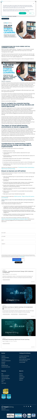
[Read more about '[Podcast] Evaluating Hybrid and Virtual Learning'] (18, 327)
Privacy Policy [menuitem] (3, 408)
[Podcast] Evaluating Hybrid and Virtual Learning (15, 339)
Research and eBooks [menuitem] (5, 375)
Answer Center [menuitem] (22, 376)
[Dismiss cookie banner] (33, 3)
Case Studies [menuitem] (3, 383)
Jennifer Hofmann (7, 308)
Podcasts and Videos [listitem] (6, 279)
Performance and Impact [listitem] (23, 314)
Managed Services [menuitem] (4, 365)
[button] (35, 1)
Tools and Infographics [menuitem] (5, 378)
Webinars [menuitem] (3, 380)
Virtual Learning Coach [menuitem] (23, 360)
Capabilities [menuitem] (21, 378)
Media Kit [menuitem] (21, 380)
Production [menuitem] (3, 359)
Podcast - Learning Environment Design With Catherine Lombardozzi (17, 272)
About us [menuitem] (20, 373)
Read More (33, 281)
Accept (22, 13)
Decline (30, 13)
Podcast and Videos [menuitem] (4, 376)
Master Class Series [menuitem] (22, 357)
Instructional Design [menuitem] (5, 357)
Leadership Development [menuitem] (6, 360)
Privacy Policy (22, 256)
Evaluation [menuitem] (3, 362)
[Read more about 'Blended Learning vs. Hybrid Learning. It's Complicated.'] (18, 294)
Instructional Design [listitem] (14, 314)
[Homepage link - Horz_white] (7, 407)
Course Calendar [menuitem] (22, 362)
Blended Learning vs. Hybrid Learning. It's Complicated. (17, 307)
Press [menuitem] (2, 381)
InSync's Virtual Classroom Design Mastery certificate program (14, 219)
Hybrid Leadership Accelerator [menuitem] (24, 359)
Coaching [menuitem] (3, 363)
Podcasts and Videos (5, 18)
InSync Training (4, 16)
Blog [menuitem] (2, 373)
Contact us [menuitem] (21, 375)
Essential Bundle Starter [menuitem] (5, 366)
